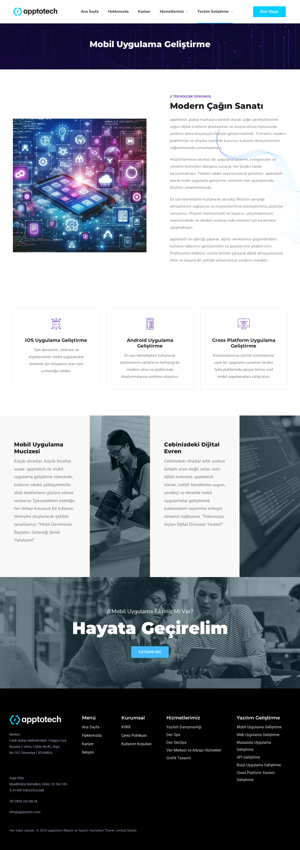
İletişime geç (150, 652)
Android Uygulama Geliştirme (150, 343)
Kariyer (144, 11)
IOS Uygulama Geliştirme (56, 340)
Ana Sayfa (90, 11)
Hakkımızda (118, 11)
